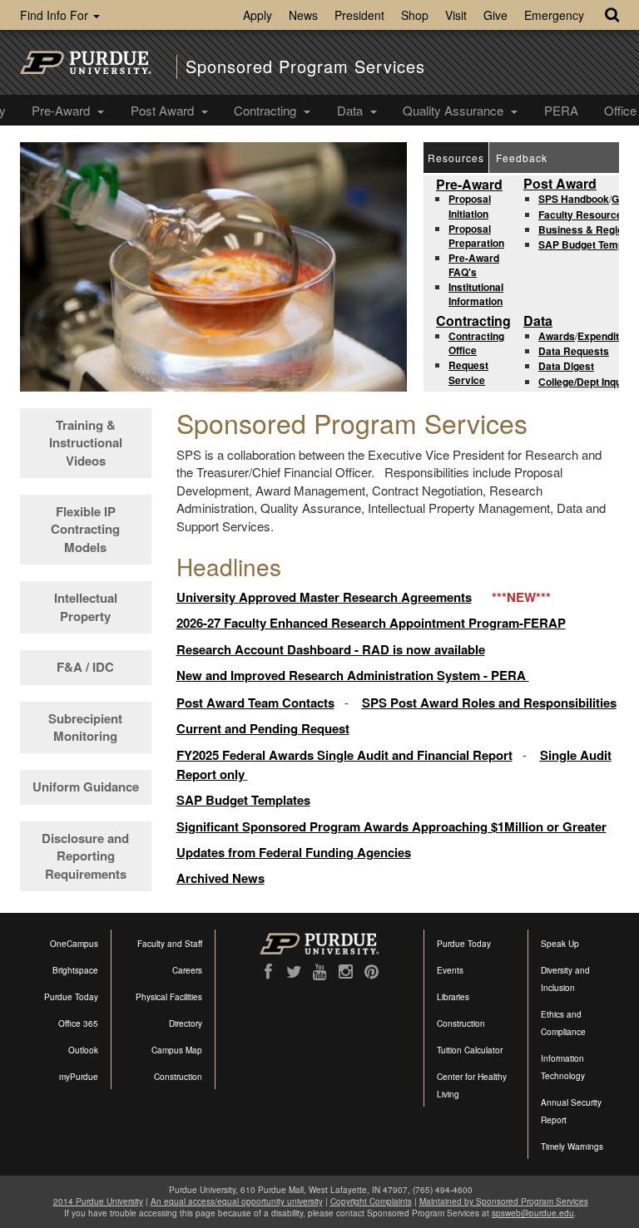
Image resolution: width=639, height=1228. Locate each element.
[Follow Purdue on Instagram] (345, 972)
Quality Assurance (455, 110)
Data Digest (566, 365)
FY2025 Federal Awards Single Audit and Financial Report (344, 755)
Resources (456, 157)
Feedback (521, 157)
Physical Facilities (169, 997)
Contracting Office (476, 343)
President (359, 15)
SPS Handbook (573, 198)
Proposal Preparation (476, 235)
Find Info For (56, 15)
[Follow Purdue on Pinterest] (371, 972)
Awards (556, 335)
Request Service (468, 372)
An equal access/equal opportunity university (237, 1201)
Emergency (554, 15)
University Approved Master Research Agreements (324, 597)
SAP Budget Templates (243, 800)
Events (450, 970)
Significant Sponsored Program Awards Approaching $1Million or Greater (391, 826)
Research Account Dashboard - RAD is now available (330, 649)
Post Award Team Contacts (255, 702)
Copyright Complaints (371, 1201)
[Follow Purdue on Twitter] (294, 972)
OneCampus (74, 943)
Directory (185, 1023)
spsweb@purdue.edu (533, 1213)
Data (351, 110)
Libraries (453, 997)
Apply (257, 15)
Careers (187, 970)
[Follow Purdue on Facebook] (268, 972)
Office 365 (78, 1023)
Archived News (220, 878)
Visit (456, 15)
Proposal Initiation (469, 205)
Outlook (83, 1050)
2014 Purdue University (98, 1201)
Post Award (164, 110)
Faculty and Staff (169, 943)
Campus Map (176, 1050)
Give (495, 15)
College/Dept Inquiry (586, 381)
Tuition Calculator (470, 1050)
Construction (178, 1077)
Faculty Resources (583, 214)
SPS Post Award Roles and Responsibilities (489, 702)
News (303, 15)
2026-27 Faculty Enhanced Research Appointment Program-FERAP (371, 623)
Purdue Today (71, 997)
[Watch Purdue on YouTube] (319, 972)
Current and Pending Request (262, 728)
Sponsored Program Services (305, 66)
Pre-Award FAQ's (473, 264)
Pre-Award (62, 110)
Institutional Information (475, 293)
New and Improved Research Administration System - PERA (352, 675)
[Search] (612, 14)
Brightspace (75, 970)
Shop (414, 15)
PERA (561, 110)
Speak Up (560, 943)
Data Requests (573, 350)
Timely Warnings (572, 1146)
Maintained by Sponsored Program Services (503, 1201)
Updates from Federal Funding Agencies (293, 852)
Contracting (267, 110)
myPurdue (78, 1077)
